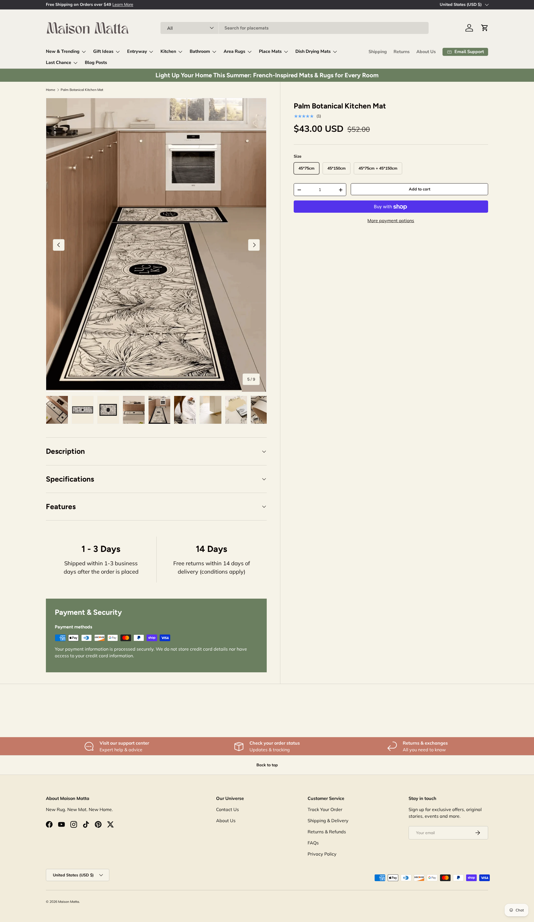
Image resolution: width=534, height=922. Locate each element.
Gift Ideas (103, 51)
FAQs (313, 843)
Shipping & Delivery (328, 820)
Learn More (101, 4)
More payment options (390, 221)
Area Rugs (234, 51)
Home (50, 89)
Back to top (267, 764)
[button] (485, 28)
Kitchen (168, 51)
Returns (402, 52)
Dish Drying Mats (313, 51)
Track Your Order (325, 809)
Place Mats (270, 51)
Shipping (378, 52)
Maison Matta (68, 901)
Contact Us (227, 809)
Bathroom (200, 51)
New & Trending (63, 51)
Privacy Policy (322, 854)
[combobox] (294, 28)
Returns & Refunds (327, 831)
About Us (426, 52)
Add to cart (419, 189)
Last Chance (58, 63)
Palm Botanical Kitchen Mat (82, 89)
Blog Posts (96, 63)
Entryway (137, 51)
